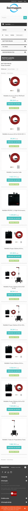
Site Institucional (5, 483)
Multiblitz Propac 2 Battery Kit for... (14, 363)
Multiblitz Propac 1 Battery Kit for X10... (14, 325)
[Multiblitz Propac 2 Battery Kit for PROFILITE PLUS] (14, 352)
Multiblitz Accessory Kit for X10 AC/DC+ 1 (14, 134)
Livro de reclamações (6, 493)
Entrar (25, 1)
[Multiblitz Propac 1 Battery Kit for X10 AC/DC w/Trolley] (14, 314)
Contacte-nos (13, 1)
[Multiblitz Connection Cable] (14, 161)
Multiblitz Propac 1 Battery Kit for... (14, 248)
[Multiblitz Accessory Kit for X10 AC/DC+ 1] (14, 123)
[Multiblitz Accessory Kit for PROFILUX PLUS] (14, 84)
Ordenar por (3, 69)
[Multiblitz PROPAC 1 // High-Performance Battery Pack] (14, 199)
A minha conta (5, 498)
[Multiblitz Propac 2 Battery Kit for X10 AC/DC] (14, 390)
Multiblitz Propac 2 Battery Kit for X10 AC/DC (14, 402)
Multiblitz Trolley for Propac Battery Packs (14, 439)
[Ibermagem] (14, 8)
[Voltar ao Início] (2, 35)
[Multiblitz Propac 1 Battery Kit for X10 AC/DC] (14, 275)
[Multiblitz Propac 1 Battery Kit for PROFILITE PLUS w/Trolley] (14, 237)
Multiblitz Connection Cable (14, 172)
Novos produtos (8, 52)
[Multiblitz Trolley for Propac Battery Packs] (14, 428)
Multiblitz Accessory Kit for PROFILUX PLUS (14, 96)
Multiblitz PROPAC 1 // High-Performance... (14, 210)
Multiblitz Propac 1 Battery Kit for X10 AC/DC (14, 287)
